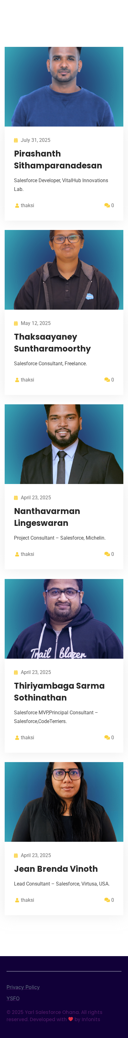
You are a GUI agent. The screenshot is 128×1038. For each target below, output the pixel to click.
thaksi (27, 205)
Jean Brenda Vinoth (56, 869)
